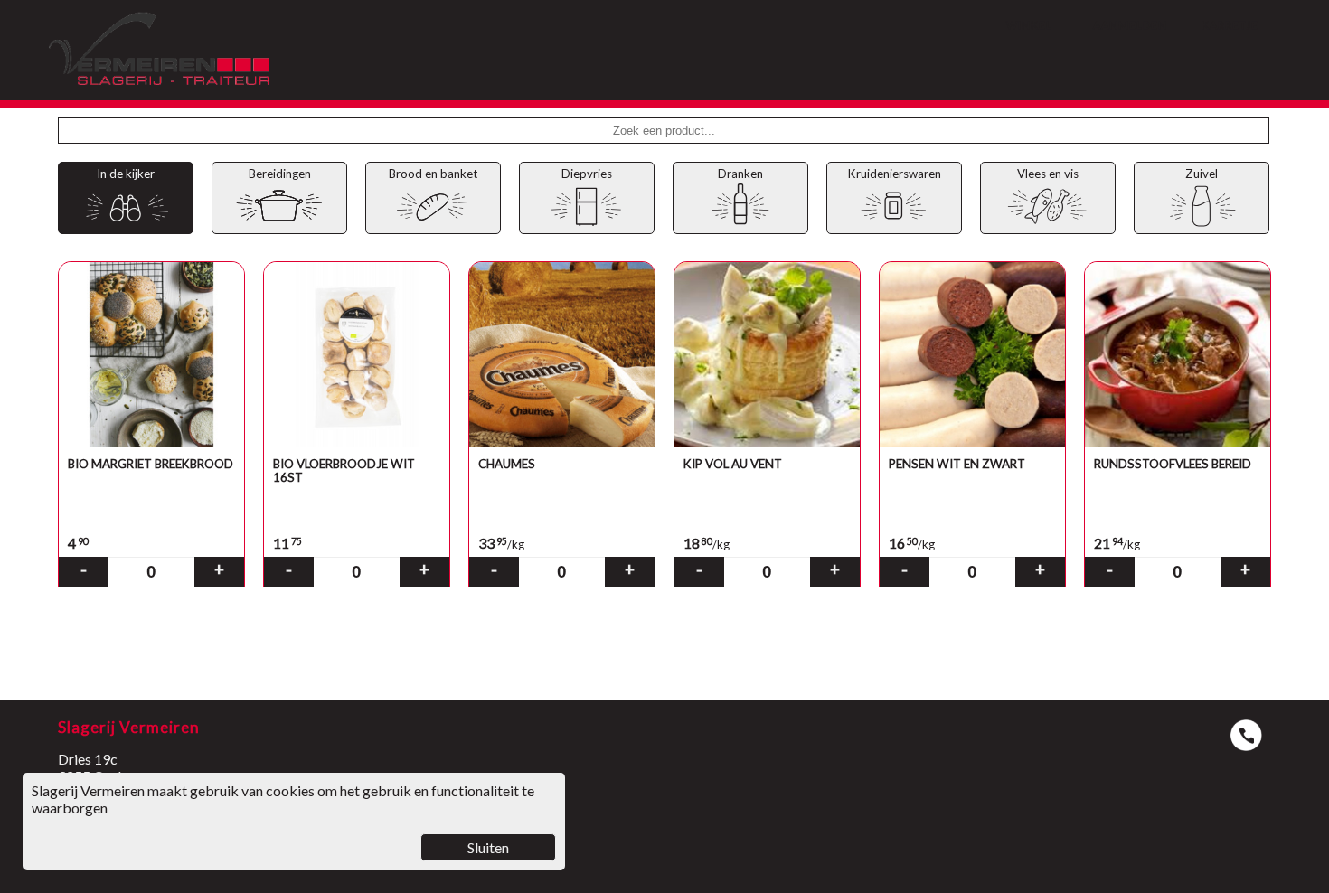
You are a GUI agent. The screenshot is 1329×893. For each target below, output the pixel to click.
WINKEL (1029, 25)
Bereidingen (280, 173)
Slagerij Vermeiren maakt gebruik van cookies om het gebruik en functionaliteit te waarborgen (283, 819)
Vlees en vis (1048, 173)
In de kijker (126, 173)
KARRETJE (1230, 25)
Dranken (740, 173)
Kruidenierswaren (894, 173)
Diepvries (586, 173)
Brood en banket (433, 173)
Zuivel (1201, 173)
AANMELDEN (1130, 25)
